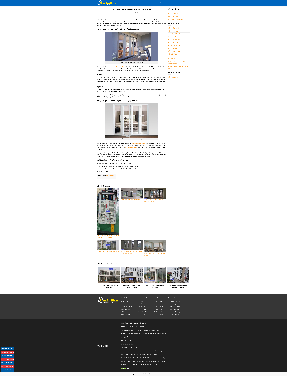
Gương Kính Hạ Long (136, 354)
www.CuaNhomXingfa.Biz (131, 347)
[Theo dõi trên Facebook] (98, 346)
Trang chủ (115, 13)
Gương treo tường (160, 358)
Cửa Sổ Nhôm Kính (142, 298)
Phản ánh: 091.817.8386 (7, 370)
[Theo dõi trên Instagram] (101, 346)
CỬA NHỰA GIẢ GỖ (172, 48)
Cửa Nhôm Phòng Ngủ (175, 312)
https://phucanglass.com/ (151, 361)
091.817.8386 (128, 340)
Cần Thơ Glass (135, 358)
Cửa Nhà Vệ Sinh (158, 309)
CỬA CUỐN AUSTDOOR (173, 77)
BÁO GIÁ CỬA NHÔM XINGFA (161, 3)
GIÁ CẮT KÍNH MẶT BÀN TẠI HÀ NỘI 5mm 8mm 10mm (178, 67)
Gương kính (149, 354)
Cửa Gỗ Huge (173, 304)
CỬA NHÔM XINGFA (148, 3)
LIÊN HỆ (188, 3)
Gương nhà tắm (162, 351)
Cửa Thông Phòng (158, 314)
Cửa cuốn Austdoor (174, 314)
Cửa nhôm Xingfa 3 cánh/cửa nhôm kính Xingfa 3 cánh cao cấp (154, 200)
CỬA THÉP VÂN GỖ (172, 54)
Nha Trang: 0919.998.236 (7, 359)
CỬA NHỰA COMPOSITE (174, 39)
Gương (164, 361)
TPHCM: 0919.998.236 (6, 363)
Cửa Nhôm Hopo (142, 309)
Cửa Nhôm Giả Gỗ (142, 314)
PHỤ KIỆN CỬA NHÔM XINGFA (175, 19)
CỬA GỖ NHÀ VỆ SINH (173, 37)
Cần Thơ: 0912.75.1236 (7, 366)
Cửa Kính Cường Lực (175, 301)
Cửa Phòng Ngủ (158, 312)
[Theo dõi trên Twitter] (104, 346)
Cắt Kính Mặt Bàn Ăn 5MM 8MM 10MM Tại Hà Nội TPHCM (178, 58)
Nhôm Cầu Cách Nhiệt (143, 312)
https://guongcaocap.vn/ (138, 351)
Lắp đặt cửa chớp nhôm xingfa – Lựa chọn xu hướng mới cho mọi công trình (108, 236)
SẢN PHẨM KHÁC (173, 3)
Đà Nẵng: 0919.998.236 (7, 356)
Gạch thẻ (160, 361)
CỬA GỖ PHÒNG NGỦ (173, 31)
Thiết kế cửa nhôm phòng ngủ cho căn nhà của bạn (131, 200)
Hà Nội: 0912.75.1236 (6, 348)
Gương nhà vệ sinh (153, 351)
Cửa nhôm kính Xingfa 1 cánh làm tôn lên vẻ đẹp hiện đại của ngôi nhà (131, 252)
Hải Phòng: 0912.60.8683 (7, 352)
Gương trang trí (156, 354)
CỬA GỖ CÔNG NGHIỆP (173, 28)
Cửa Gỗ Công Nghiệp (175, 306)
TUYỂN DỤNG (182, 3)
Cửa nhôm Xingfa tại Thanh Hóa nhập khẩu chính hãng (154, 254)
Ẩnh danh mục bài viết (110, 175)
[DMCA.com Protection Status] (125, 368)
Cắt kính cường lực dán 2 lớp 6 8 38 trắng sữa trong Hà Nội (178, 62)
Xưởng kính (143, 354)
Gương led (146, 351)
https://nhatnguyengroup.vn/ (137, 361)
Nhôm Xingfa (122, 13)
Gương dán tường (125, 361)
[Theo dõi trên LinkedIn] (106, 346)
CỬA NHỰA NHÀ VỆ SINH (174, 51)
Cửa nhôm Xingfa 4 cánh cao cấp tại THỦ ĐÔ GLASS (108, 252)
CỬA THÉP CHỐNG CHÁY (174, 45)
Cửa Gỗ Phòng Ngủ (174, 309)
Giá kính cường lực (151, 358)
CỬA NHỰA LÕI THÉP (173, 42)
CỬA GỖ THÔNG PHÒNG (174, 34)
